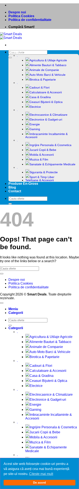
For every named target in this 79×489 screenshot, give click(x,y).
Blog (12, 187)
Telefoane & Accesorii (39, 180)
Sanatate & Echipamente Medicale (52, 164)
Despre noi (17, 12)
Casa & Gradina (40, 97)
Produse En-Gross (23, 183)
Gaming (34, 129)
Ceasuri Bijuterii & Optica (46, 102)
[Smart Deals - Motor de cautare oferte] (11, 36)
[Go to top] (1, 303)
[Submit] (10, 57)
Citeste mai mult (41, 474)
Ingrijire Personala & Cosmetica (50, 145)
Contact (14, 191)
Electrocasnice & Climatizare (48, 114)
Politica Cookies (21, 16)
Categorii (15, 52)
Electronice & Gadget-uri (45, 119)
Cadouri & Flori (39, 87)
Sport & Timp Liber (41, 177)
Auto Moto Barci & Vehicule (47, 74)
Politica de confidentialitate (29, 20)
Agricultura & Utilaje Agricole (48, 60)
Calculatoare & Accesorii (45, 92)
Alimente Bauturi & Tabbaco (47, 65)
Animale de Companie (44, 70)
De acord (39, 482)
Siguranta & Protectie (43, 172)
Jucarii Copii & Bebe (42, 149)
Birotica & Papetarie (42, 79)
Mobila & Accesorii (41, 154)
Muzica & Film (38, 159)
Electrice (35, 106)
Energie (34, 124)
